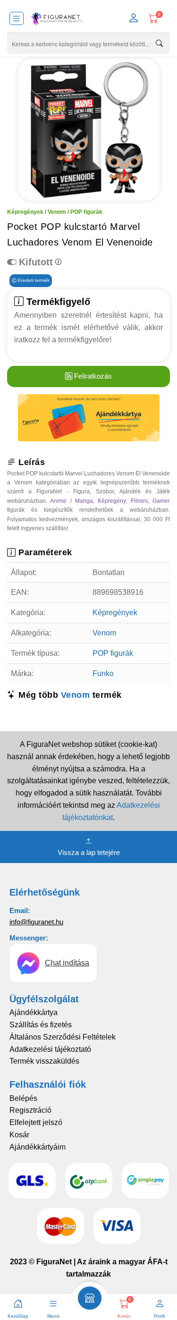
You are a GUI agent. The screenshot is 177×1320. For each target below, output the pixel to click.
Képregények (25, 212)
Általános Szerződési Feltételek (62, 1037)
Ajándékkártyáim (37, 1147)
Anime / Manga (71, 501)
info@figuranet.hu (36, 922)
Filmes (139, 501)
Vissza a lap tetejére (89, 852)
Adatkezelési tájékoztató (50, 1049)
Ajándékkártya (33, 1012)
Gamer (161, 501)
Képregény (112, 501)
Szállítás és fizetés (40, 1025)
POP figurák (86, 212)
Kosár (19, 1135)
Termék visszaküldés (44, 1061)
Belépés (23, 1098)
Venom (57, 212)
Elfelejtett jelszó (35, 1122)
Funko (103, 673)
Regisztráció (30, 1110)
